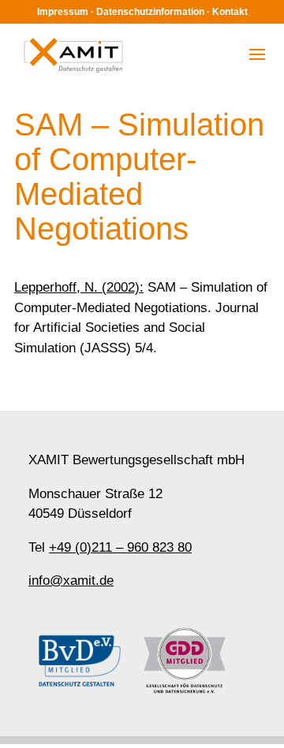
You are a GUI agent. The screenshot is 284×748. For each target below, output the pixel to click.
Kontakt (230, 11)
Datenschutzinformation (150, 11)
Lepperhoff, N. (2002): (79, 287)
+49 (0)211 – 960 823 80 (120, 547)
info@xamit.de (71, 580)
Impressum (62, 11)
